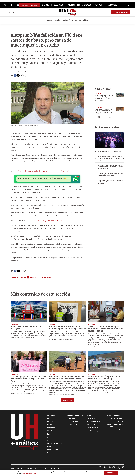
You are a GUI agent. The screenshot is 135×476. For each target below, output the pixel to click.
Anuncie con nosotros (75, 415)
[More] (64, 5)
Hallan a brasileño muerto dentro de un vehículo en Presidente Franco (66, 377)
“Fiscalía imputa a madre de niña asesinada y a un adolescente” (43, 171)
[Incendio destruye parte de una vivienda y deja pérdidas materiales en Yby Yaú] (120, 95)
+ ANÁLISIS (71, 5)
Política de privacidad (29, 474)
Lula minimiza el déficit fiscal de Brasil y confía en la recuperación (111, 174)
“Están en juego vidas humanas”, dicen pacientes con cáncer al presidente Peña (29, 378)
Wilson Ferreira (109, 117)
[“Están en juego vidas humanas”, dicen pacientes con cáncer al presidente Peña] (29, 361)
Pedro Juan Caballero (19, 277)
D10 (78, 5)
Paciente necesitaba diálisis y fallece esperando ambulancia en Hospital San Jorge (111, 158)
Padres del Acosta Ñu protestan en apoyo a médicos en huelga (104, 377)
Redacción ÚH (30, 337)
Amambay (33, 277)
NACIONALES (47, 5)
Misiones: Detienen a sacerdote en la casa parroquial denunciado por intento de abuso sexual (111, 166)
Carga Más (67, 400)
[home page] (67, 12)
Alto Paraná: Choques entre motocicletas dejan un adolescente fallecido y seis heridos (104, 111)
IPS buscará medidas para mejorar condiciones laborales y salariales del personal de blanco (106, 328)
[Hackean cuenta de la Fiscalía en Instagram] (29, 311)
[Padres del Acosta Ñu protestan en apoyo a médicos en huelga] (106, 361)
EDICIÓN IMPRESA (120, 12)
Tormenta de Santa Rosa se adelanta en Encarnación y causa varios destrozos (110, 182)
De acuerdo (111, 473)
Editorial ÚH (68, 20)
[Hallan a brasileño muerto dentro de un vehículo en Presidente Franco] (67, 361)
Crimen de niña (46, 277)
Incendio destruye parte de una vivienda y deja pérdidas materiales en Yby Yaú (104, 97)
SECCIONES (58, 5)
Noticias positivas (82, 20)
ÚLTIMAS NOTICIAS (29, 5)
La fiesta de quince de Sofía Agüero (109, 151)
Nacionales (14, 30)
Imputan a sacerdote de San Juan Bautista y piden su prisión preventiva (67, 327)
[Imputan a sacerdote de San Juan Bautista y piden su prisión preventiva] (67, 311)
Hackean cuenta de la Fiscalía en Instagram (26, 327)
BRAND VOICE (111, 5)
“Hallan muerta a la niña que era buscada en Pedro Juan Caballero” (51, 221)
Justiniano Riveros (109, 101)
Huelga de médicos (54, 20)
